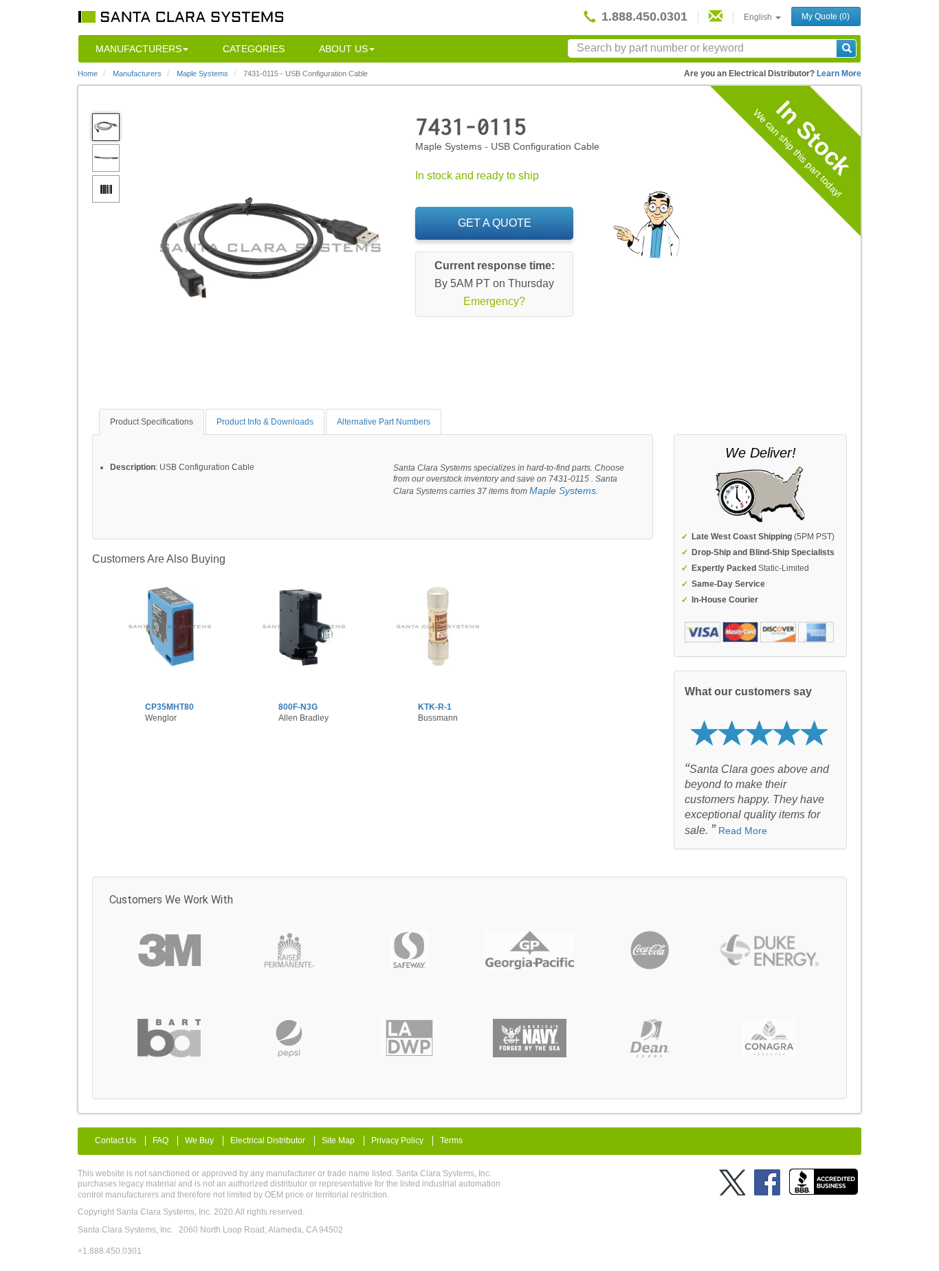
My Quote (826, 16)
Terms (451, 1140)
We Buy (199, 1140)
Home (88, 73)
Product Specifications (151, 422)
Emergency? (494, 301)
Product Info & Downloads (265, 422)
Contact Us (115, 1140)
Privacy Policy (397, 1140)
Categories (254, 48)
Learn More (839, 73)
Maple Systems (562, 490)
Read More (742, 830)
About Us (343, 48)
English (759, 17)
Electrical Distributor (267, 1140)
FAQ (160, 1140)
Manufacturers (138, 48)
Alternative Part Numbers (383, 422)
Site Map (338, 1140)
